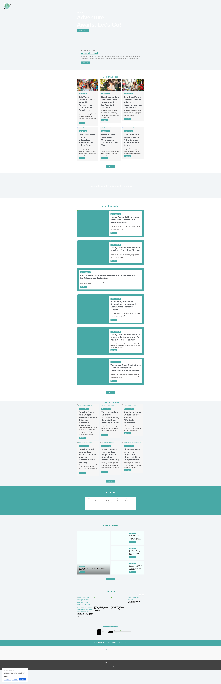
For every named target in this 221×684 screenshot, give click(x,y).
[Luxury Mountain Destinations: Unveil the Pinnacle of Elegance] (93, 248)
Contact (216, 5)
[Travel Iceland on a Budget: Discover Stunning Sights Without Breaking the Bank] (107, 405)
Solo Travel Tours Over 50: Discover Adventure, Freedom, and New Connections (133, 102)
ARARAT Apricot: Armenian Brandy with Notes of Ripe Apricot (85, 615)
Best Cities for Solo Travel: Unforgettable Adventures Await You (109, 140)
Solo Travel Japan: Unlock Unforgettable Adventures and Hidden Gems (87, 140)
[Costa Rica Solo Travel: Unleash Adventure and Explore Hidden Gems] (128, 127)
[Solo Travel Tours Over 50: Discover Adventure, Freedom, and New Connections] (133, 84)
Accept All (22, 679)
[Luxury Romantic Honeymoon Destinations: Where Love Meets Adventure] (93, 218)
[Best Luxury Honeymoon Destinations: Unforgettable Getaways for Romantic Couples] (86, 295)
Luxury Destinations (182, 5)
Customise (7, 679)
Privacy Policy (101, 642)
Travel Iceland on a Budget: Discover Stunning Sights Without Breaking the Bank (110, 417)
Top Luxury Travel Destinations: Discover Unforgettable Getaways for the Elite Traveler (125, 367)
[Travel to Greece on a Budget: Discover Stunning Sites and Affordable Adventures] (84, 405)
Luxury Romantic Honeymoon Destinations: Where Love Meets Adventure (124, 219)
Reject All (15, 679)
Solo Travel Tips (192, 5)
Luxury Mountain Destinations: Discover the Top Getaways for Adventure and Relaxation (125, 337)
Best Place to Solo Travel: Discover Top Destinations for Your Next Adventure (110, 102)
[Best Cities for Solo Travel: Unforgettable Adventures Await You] (106, 127)
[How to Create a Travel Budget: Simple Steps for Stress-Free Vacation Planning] (108, 442)
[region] (15, 675)
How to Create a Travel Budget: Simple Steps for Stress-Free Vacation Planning (110, 454)
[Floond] (7, 5)
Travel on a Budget (202, 5)
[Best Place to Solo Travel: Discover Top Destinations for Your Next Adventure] (110, 84)
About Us (210, 5)
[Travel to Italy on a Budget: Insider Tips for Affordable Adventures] (129, 405)
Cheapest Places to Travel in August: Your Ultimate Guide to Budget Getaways (132, 454)
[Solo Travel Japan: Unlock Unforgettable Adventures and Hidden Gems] (81, 127)
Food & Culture (172, 5)
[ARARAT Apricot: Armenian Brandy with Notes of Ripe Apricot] (93, 552)
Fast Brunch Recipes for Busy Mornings (134, 602)
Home (166, 5)
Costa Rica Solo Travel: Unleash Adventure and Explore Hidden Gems (131, 140)
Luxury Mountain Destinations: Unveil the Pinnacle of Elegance (117, 607)
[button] (86, 502)
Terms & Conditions (111, 642)
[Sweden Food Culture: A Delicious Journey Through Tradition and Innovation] (119, 567)
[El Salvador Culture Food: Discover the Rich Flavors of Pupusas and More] (119, 553)
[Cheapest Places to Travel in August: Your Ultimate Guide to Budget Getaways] (131, 442)
